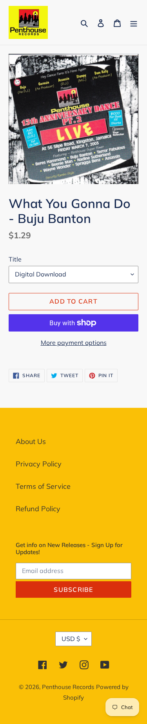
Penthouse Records (68, 687)
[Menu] (133, 22)
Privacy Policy (39, 463)
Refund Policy (38, 508)
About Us (31, 441)
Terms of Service (43, 486)
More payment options (74, 342)
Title (15, 259)
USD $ (71, 639)
